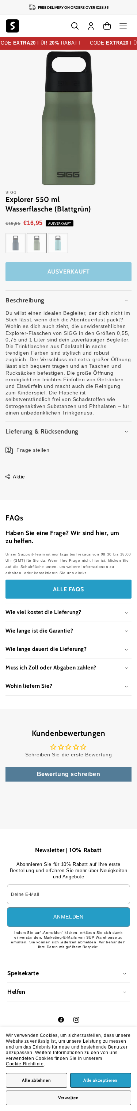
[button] (123, 26)
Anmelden (68, 917)
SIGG (11, 192)
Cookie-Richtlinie (25, 1063)
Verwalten (68, 1097)
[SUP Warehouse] (12, 26)
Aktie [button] (19, 477)
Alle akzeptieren (100, 1080)
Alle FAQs (68, 589)
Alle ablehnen (36, 1080)
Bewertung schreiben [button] (68, 774)
